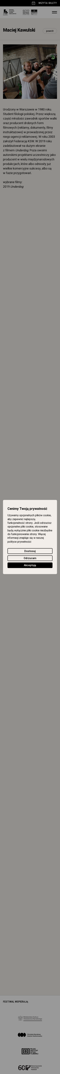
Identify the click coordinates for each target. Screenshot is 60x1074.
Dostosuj (30, 551)
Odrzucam (30, 558)
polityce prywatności (19, 542)
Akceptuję (30, 565)
